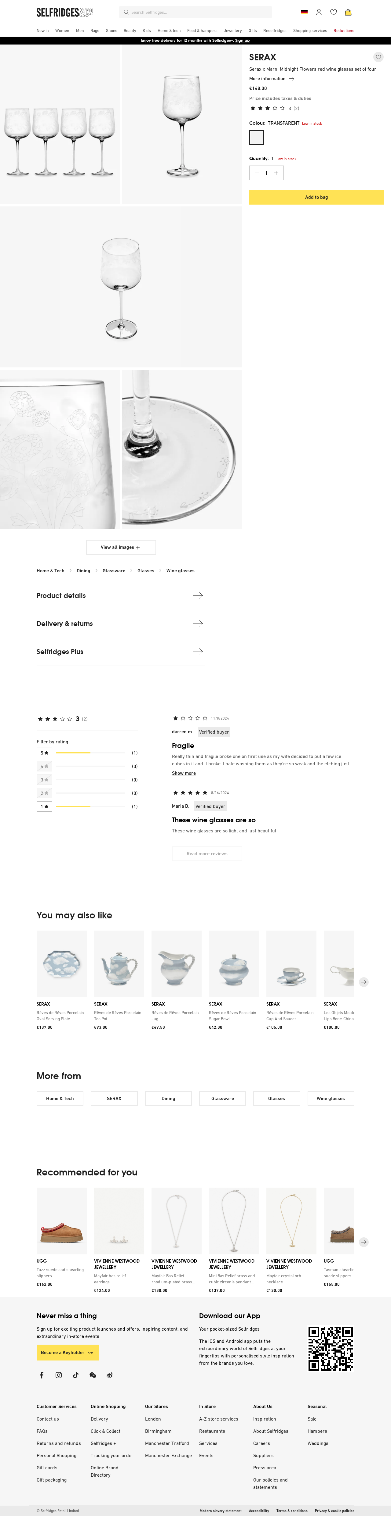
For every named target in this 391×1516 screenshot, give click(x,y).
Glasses (145, 571)
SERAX (262, 57)
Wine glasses (180, 571)
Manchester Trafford (167, 1443)
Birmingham (158, 1431)
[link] (60, 1016)
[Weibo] (110, 1379)
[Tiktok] (76, 1379)
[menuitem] (43, 30)
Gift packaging (52, 1479)
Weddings (318, 1443)
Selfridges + (103, 1443)
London (153, 1418)
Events (206, 1455)
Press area (264, 1467)
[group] (195, 982)
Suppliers (263, 1455)
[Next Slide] (364, 982)
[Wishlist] (333, 12)
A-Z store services (218, 1418)
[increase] (276, 173)
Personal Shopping (56, 1455)
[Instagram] (59, 1379)
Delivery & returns (65, 623)
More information (267, 78)
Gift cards (47, 1467)
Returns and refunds (59, 1443)
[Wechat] (93, 1379)
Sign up (242, 40)
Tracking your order (112, 1455)
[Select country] (304, 12)
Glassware (114, 571)
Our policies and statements (270, 1483)
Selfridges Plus (60, 651)
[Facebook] (41, 1379)
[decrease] (257, 173)
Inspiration (264, 1418)
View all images (117, 547)
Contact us (48, 1418)
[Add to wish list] (378, 57)
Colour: (274, 123)
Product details (61, 595)
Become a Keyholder (63, 1352)
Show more (184, 773)
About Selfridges (270, 1431)
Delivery (99, 1418)
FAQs (42, 1431)
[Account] (319, 12)
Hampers (317, 1431)
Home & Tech (50, 571)
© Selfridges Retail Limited (58, 1511)
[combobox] (200, 12)
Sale (312, 1418)
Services (208, 1443)
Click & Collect (105, 1431)
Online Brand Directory (105, 1471)
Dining (83, 571)
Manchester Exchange (168, 1455)
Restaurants (212, 1431)
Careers (261, 1443)
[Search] (126, 12)
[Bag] (348, 12)
